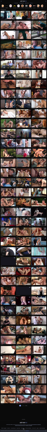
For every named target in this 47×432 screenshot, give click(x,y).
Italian (17, 187)
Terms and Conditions (28, 428)
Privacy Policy (23, 428)
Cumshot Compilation (34, 177)
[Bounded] (8, 360)
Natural (32, 295)
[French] (23, 114)
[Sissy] (8, 163)
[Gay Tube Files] (23, 1)
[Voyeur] (23, 153)
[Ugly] (23, 252)
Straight (17, 19)
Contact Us (8, 428)
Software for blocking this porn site (20, 425)
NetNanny (27, 425)
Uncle (1, 118)
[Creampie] (23, 84)
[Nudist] (23, 143)
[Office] (38, 222)
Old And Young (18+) (3, 19)
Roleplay (32, 344)
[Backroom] (8, 311)
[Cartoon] (38, 281)
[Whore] (23, 242)
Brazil (1, 295)
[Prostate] (38, 261)
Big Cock (32, 29)
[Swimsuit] (23, 399)
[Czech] (23, 330)
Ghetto (2, 285)
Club (16, 167)
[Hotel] (38, 74)
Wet (31, 354)
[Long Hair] (23, 389)
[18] (8, 25)
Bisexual (2, 177)
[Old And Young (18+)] (8, 15)
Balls (32, 403)
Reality (32, 374)
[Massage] (38, 55)
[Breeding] (23, 173)
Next (26, 405)
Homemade (2, 226)
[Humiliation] (38, 94)
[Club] (23, 163)
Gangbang (17, 108)
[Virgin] (38, 232)
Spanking (32, 216)
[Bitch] (8, 261)
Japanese (17, 344)
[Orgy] (23, 45)
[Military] (8, 242)
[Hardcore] (8, 389)
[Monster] (23, 65)
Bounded (2, 364)
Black (1, 88)
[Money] (38, 35)
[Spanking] (38, 212)
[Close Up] (8, 340)
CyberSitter (30, 425)
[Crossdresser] (23, 35)
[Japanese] (23, 340)
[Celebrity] (23, 55)
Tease (17, 374)
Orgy (16, 49)
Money (32, 39)
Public (17, 275)
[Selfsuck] (23, 350)
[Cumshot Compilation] (38, 173)
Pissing (17, 236)
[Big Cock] (38, 25)
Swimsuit (17, 403)
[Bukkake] (23, 380)
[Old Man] (8, 232)
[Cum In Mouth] (23, 291)
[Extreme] (38, 153)
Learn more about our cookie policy (36, 424)
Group (1, 275)
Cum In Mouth (18, 295)
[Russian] (23, 193)
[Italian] (23, 183)
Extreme (32, 157)
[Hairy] (38, 133)
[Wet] (38, 350)
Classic (32, 49)
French (17, 118)
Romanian (2, 403)
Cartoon (32, 285)
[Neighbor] (38, 380)
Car (1, 305)
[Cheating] (23, 311)
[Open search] (46, 1)
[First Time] (38, 124)
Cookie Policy (18, 428)
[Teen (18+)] (8, 143)
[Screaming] (23, 321)
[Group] (8, 271)
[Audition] (38, 193)
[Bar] (8, 370)
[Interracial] (38, 183)
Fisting (17, 226)
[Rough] (8, 124)
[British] (8, 65)
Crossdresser (18, 39)
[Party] (8, 193)
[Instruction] (38, 311)
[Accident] (8, 321)
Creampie (17, 88)
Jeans (1, 187)
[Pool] (38, 202)
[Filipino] (38, 301)
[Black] (8, 84)
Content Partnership (42, 428)
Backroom (2, 315)
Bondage (17, 98)
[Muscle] (23, 281)
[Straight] (23, 15)
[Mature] (23, 261)
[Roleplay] (38, 340)
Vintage (2, 49)
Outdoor (32, 147)
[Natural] (38, 291)
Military (2, 246)
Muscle (17, 285)
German (17, 364)
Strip (16, 305)
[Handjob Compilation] (38, 104)
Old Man (2, 236)
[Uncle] (8, 114)
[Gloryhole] (8, 252)
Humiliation (33, 98)
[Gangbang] (23, 104)
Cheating (17, 315)
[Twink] (8, 74)
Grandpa (32, 19)
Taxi (31, 364)
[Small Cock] (8, 153)
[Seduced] (23, 124)
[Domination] (8, 202)
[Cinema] (38, 242)
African (32, 275)
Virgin (32, 236)
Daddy (2, 59)
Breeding (17, 177)
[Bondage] (23, 94)
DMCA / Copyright (3, 428)
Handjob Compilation (34, 108)
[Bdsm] (23, 133)
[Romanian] (8, 399)
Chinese (32, 118)
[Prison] (38, 252)
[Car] (8, 301)
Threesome (2, 98)
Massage (32, 59)
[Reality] (38, 370)
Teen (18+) (2, 147)
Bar (1, 374)
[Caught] (38, 65)
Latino (1, 216)
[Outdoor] (38, 143)
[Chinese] (38, 114)
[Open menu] (1, 1)
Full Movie (17, 29)
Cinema (32, 246)
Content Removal (13, 428)
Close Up (2, 344)
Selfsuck (17, 354)
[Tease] (23, 370)
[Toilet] (8, 350)
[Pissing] (23, 232)
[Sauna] (8, 104)
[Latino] (8, 212)
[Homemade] (8, 222)
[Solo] (38, 84)
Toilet (1, 354)
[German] (23, 360)
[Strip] (23, 301)
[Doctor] (38, 321)
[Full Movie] (23, 25)
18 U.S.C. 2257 (34, 428)
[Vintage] (8, 45)
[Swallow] (23, 202)
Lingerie (17, 216)
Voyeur (17, 157)
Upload (38, 428)
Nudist (17, 147)
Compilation (2, 39)
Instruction (32, 315)
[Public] (23, 271)
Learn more (27, 430)
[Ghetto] (8, 281)
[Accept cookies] (45, 431)
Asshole (32, 167)
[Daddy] (8, 55)
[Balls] (38, 399)
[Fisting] (23, 222)
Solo (32, 88)
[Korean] (38, 330)
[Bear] (23, 74)
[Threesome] (8, 94)
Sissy (1, 167)
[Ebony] (8, 330)
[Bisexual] (8, 173)
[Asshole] (38, 163)
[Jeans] (8, 183)
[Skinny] (8, 380)
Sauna (1, 108)
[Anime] (38, 389)
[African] (38, 271)
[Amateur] (8, 133)
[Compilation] (8, 35)
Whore (17, 246)
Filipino (32, 305)
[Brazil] (8, 291)
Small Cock (2, 157)
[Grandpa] (38, 15)
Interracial (32, 187)
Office (32, 226)
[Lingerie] (23, 212)
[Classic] (38, 45)
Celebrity (17, 59)
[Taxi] (38, 360)
